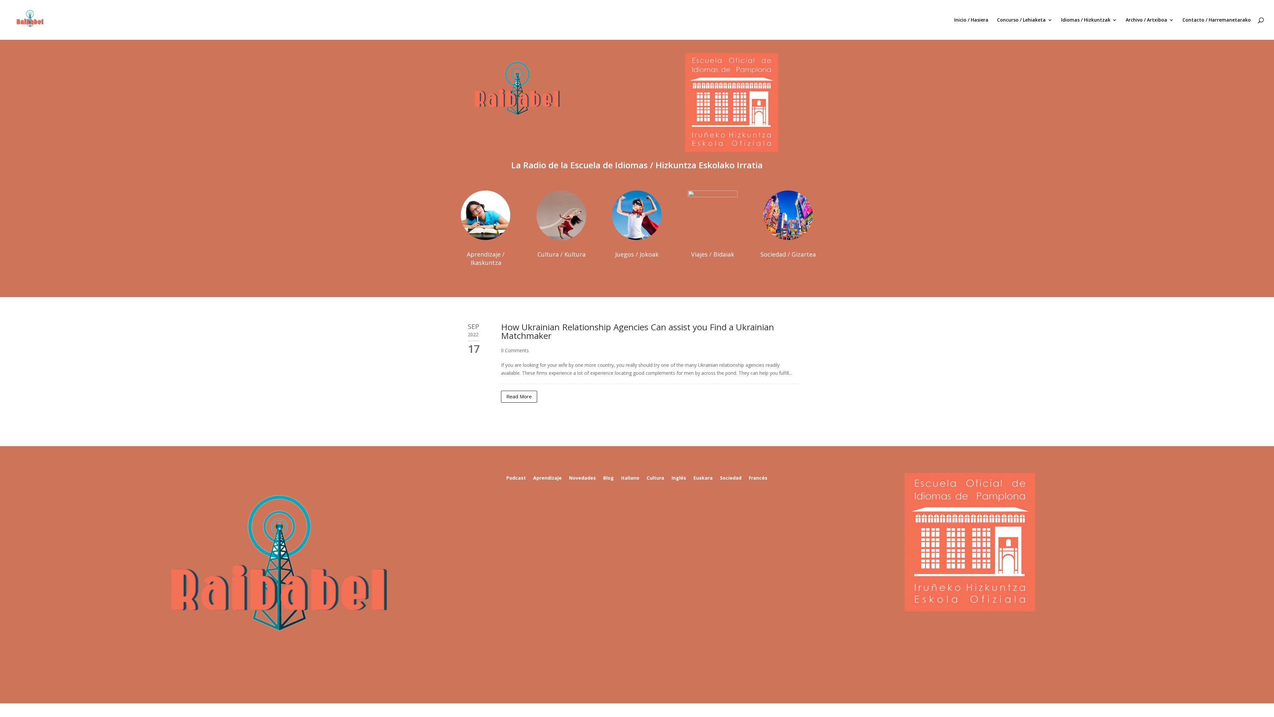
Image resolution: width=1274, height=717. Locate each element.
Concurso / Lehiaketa (1021, 20)
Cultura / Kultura (561, 254)
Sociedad (731, 478)
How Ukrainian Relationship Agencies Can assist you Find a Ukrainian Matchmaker (637, 331)
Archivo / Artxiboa (1146, 20)
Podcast (516, 478)
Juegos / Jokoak (637, 254)
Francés (758, 478)
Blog (608, 478)
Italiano (630, 478)
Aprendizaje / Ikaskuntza (486, 258)
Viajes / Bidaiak (712, 254)
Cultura (655, 478)
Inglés (679, 478)
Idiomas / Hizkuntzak (1085, 20)
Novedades (582, 478)
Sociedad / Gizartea (788, 254)
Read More (519, 396)
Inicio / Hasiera (971, 20)
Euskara (703, 478)
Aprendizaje (547, 478)
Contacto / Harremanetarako (1216, 20)
